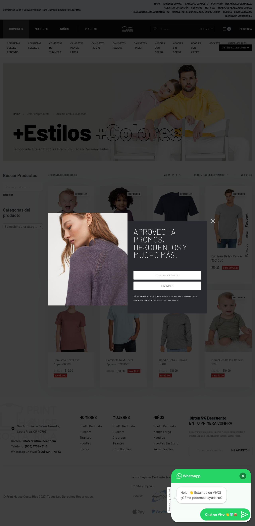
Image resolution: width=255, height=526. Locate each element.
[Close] (213, 220)
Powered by (169, 500)
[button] (242, 476)
